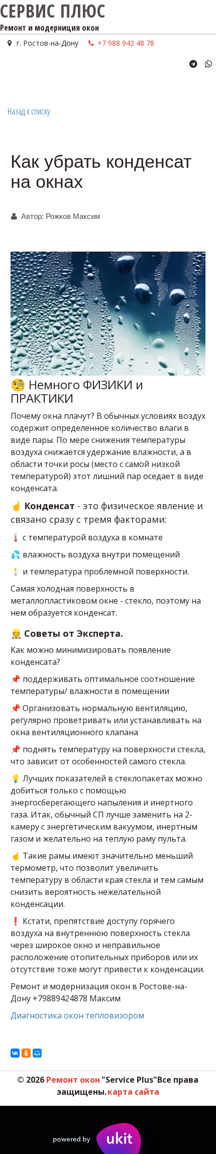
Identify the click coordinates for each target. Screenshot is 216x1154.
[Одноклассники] (26, 1053)
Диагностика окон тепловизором (77, 1015)
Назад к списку (29, 111)
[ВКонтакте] (15, 1053)
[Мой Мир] (37, 1053)
